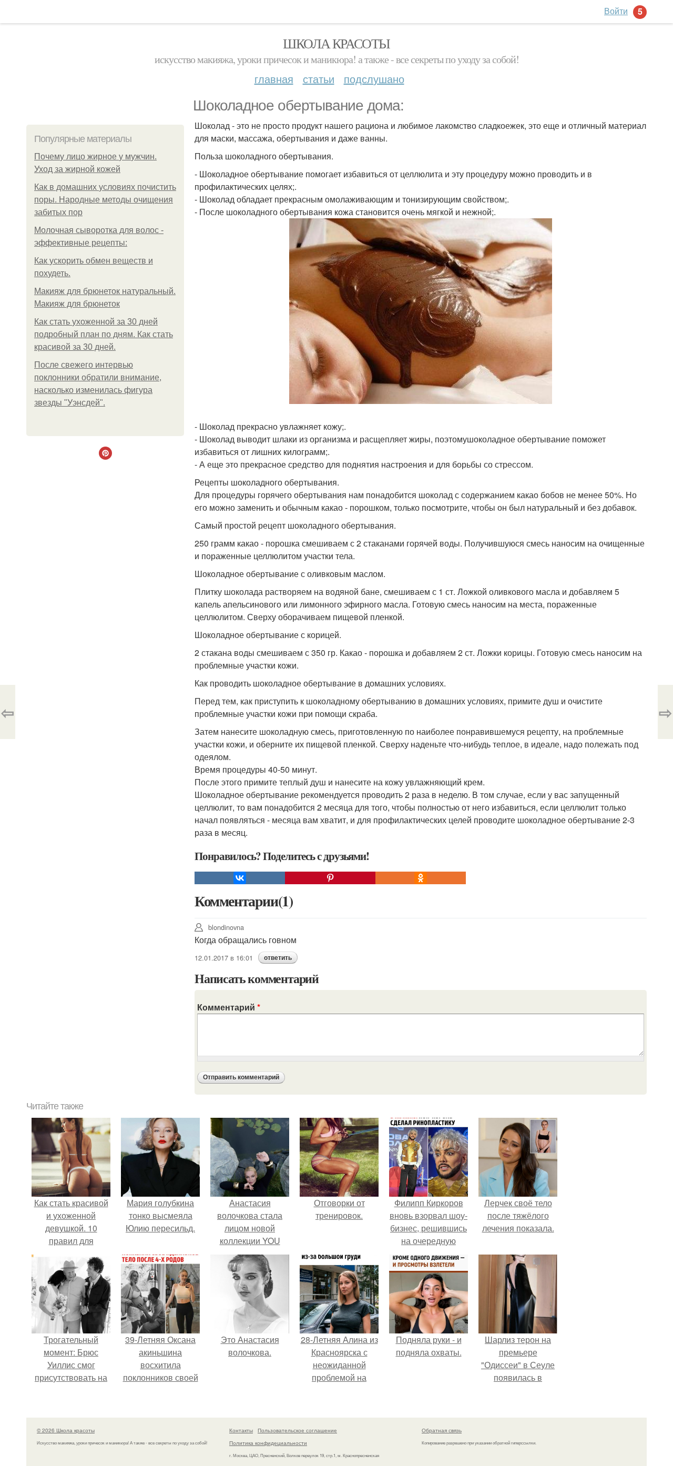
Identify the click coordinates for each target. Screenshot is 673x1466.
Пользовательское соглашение (297, 1430)
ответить (278, 958)
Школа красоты (336, 43)
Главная (273, 78)
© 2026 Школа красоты (66, 1430)
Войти (616, 11)
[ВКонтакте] (240, 878)
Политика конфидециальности (268, 1443)
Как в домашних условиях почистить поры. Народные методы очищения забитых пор (105, 200)
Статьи (318, 78)
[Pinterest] (330, 878)
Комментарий (228, 1007)
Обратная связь (442, 1430)
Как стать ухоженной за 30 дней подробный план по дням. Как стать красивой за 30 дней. (103, 334)
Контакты (241, 1430)
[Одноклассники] (420, 878)
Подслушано (374, 78)
